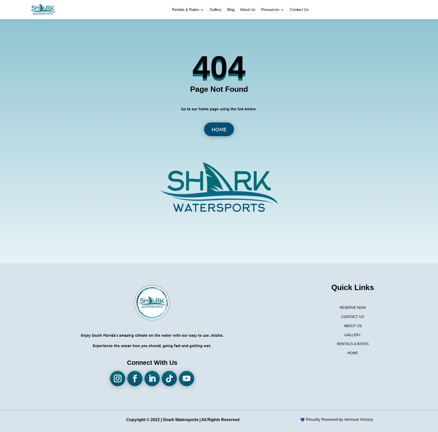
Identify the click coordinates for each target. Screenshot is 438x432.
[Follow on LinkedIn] (152, 378)
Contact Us (299, 9)
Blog (230, 9)
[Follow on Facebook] (134, 378)
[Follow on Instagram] (117, 378)
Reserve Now (353, 307)
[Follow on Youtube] (186, 378)
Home (219, 129)
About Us (248, 9)
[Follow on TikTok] (169, 378)
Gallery (216, 9)
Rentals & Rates (185, 9)
